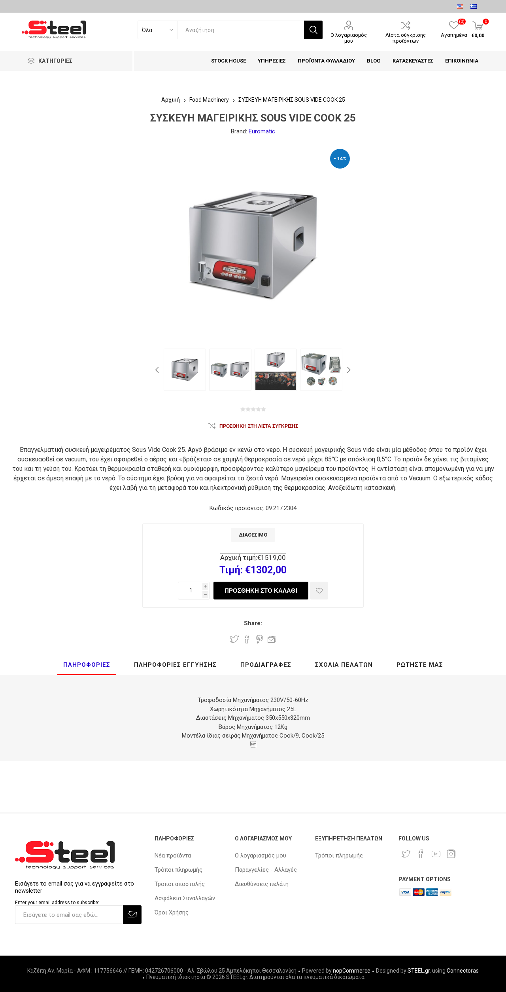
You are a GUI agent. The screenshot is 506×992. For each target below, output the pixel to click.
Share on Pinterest (259, 639)
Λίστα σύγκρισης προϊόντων (405, 38)
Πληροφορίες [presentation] (86, 664)
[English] (460, 6)
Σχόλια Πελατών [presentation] (344, 664)
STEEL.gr (419, 970)
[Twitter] (406, 854)
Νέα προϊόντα (173, 855)
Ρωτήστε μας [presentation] (419, 664)
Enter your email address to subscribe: (57, 902)
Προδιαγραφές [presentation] (265, 664)
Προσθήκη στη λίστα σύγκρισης (258, 426)
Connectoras (463, 970)
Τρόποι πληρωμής (178, 869)
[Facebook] (421, 854)
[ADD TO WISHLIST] (319, 590)
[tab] (86, 665)
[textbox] (240, 30)
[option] (185, 370)
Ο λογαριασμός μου (348, 38)
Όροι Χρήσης (172, 912)
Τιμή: (231, 570)
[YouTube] (436, 854)
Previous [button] (158, 370)
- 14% (340, 158)
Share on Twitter (234, 639)
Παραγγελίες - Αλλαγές (266, 869)
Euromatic (262, 131)
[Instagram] (451, 854)
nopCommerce (351, 970)
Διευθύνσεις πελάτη (262, 884)
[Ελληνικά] (473, 6)
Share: (253, 623)
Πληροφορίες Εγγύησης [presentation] (175, 664)
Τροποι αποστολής (180, 884)
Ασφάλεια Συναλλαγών (185, 898)
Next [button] (348, 370)
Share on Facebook (247, 639)
